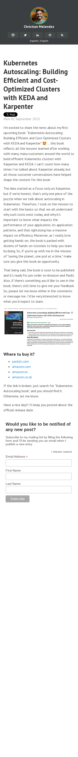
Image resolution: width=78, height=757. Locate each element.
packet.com (20, 361)
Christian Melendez (39, 26)
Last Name (13, 483)
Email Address (17, 457)
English (44, 40)
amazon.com (21, 366)
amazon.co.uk (22, 377)
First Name (13, 470)
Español (34, 40)
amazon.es (20, 372)
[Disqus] (39, 561)
